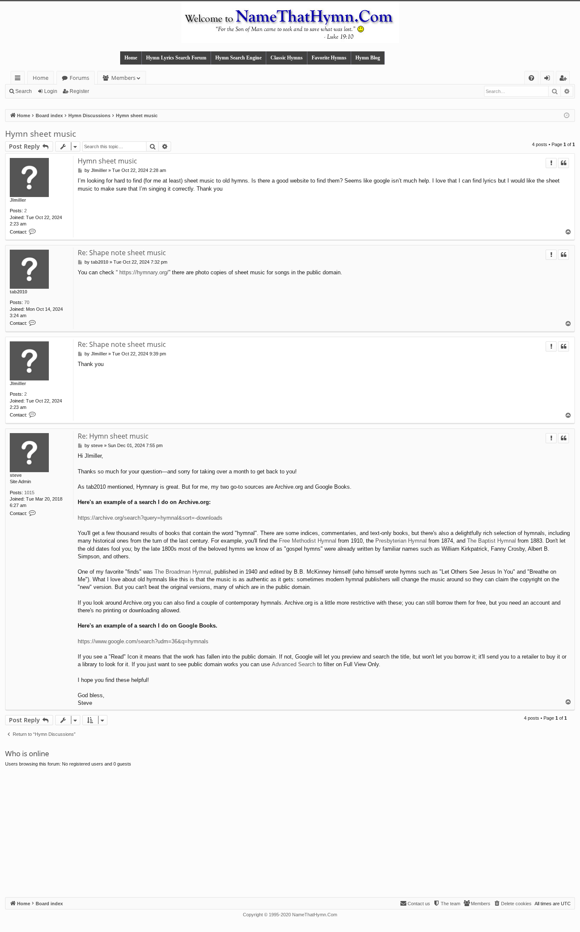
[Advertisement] (290, 833)
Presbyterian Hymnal (401, 541)
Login (50, 91)
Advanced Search (293, 664)
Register (79, 91)
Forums (79, 78)
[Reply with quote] (563, 163)
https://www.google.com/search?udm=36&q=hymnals (143, 641)
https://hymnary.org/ (144, 272)
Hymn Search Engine (238, 58)
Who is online (27, 753)
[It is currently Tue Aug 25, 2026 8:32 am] (566, 116)
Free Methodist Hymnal (307, 541)
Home (130, 58)
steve (16, 475)
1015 (29, 492)
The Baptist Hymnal (491, 541)
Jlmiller (18, 200)
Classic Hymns (286, 58)
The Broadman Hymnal (183, 572)
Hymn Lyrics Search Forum (176, 58)
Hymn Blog (367, 58)
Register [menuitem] (564, 79)
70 (26, 302)
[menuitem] (531, 77)
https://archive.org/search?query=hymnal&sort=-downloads (150, 518)
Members (123, 78)
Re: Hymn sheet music (113, 436)
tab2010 (18, 291)
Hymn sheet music (40, 133)
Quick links (19, 79)
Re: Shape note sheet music (122, 252)
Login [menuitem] (549, 79)
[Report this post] (551, 163)
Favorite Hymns (329, 58)
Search (23, 91)
